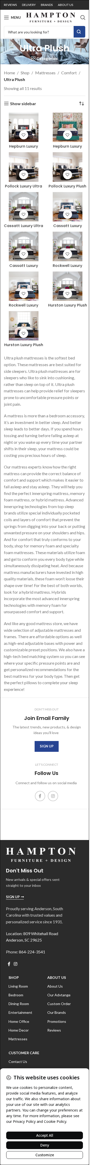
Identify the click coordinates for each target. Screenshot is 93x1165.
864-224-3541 (32, 951)
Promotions (56, 1021)
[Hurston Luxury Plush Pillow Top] (67, 286)
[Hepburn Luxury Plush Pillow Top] (23, 127)
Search (79, 32)
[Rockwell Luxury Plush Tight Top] (23, 286)
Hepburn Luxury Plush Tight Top (67, 149)
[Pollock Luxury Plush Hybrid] (67, 167)
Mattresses (45, 72)
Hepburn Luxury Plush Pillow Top (23, 149)
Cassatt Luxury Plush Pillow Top (23, 268)
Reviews (54, 1030)
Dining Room (19, 1003)
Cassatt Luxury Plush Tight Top (67, 228)
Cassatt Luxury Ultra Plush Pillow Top (23, 228)
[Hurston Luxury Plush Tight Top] (23, 325)
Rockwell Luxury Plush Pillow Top (67, 268)
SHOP (14, 977)
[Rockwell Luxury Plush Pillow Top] (67, 246)
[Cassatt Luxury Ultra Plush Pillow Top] (23, 206)
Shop (25, 72)
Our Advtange (59, 995)
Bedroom (16, 995)
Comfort (69, 72)
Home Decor (19, 1030)
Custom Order (59, 1003)
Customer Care (24, 1053)
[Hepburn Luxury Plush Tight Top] (67, 127)
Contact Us (18, 1061)
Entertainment (20, 1012)
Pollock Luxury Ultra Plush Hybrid (23, 189)
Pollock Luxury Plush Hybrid (67, 189)
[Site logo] (50, 16)
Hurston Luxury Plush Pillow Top (67, 308)
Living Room (18, 986)
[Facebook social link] (40, 796)
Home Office (19, 1021)
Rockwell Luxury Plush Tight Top (23, 308)
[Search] (83, 17)
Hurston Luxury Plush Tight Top (23, 347)
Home (9, 72)
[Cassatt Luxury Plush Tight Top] (67, 206)
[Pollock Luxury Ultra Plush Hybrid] (23, 167)
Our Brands (56, 1012)
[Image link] (41, 854)
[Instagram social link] (53, 796)
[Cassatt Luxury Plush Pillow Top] (23, 246)
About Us (56, 977)
